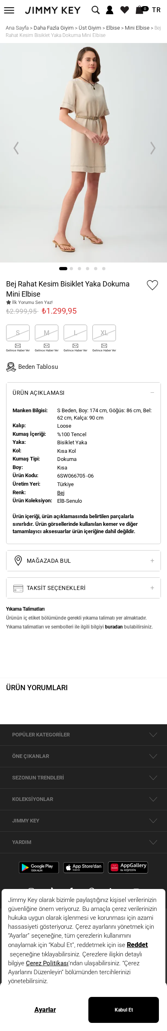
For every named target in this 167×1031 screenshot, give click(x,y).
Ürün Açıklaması (39, 393)
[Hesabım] (110, 10)
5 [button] (95, 268)
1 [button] (63, 268)
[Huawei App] (128, 867)
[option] (83, 153)
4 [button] (87, 268)
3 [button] (79, 268)
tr (156, 10)
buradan (114, 627)
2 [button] (71, 268)
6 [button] (103, 268)
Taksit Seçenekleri (55, 588)
